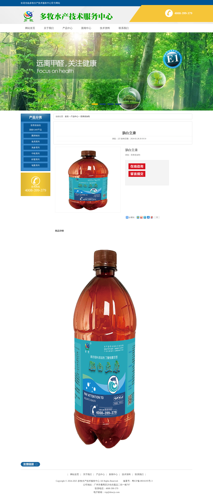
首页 (67, 116)
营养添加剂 (85, 116)
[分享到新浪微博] (141, 217)
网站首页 (30, 28)
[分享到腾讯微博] (144, 217)
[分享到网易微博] (151, 217)
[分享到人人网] (148, 217)
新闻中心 (86, 28)
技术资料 (105, 28)
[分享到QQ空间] (138, 217)
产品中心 (68, 28)
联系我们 (124, 28)
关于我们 (49, 28)
